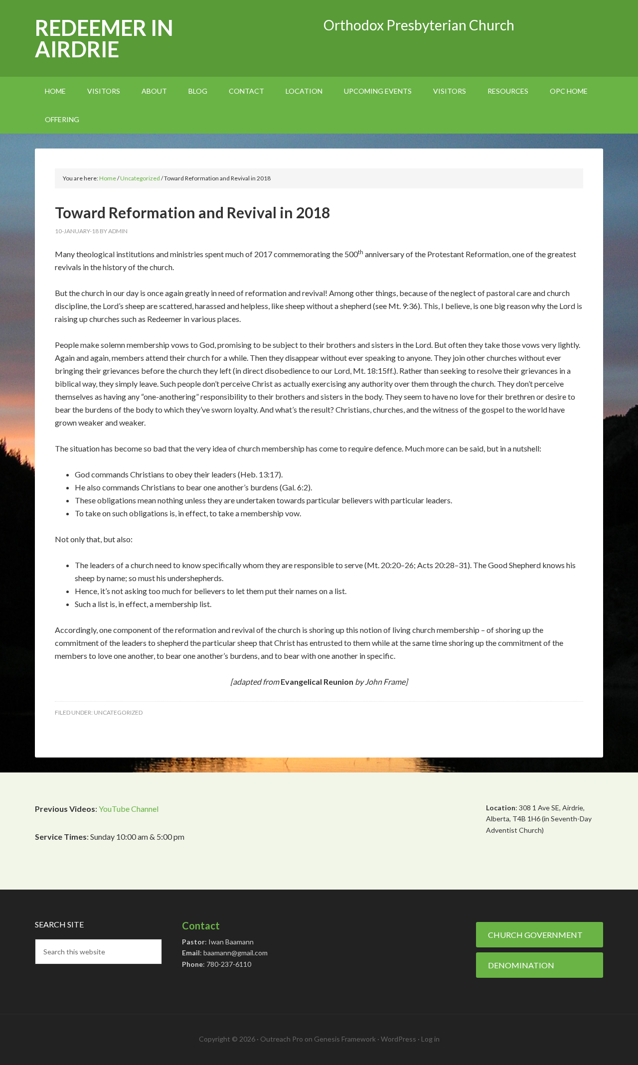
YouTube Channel (129, 808)
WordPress (398, 1039)
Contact (201, 925)
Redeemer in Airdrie (104, 38)
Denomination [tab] (521, 965)
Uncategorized (118, 712)
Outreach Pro (281, 1039)
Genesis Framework (345, 1039)
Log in (430, 1039)
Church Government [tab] (535, 934)
